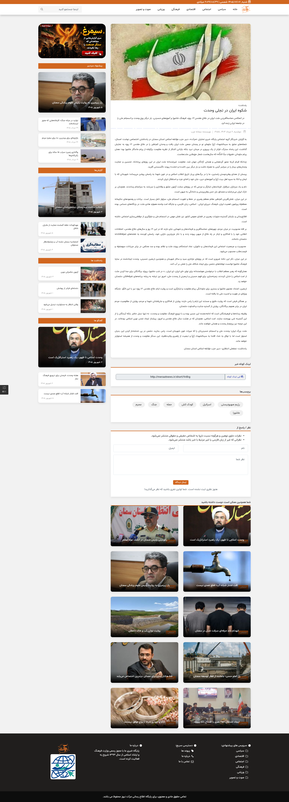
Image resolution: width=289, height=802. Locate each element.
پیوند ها (185, 751)
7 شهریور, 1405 (95, 211)
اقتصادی (191, 9)
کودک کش (187, 404)
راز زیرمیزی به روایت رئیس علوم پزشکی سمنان (144, 585)
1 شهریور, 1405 (47, 293)
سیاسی (222, 9)
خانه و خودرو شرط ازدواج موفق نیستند (144, 722)
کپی (234, 376)
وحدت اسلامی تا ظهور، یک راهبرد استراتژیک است (217, 540)
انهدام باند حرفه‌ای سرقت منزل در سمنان (217, 631)
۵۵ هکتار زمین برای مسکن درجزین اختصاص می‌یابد (144, 676)
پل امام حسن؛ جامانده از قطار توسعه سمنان (217, 676)
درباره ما (186, 756)
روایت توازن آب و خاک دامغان (144, 631)
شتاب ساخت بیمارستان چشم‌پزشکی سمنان (78, 207)
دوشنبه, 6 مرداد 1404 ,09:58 (227, 131)
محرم (138, 404)
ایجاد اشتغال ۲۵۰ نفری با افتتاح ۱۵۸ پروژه (217, 722)
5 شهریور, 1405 (95, 107)
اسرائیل (207, 404)
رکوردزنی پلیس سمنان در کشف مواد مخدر (144, 540)
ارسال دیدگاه (180, 482)
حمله (169, 404)
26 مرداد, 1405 (72, 142)
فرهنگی (175, 9)
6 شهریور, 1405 (47, 383)
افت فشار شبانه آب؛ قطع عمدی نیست (217, 585)
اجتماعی (206, 9)
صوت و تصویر (143, 9)
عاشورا (236, 413)
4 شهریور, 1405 (47, 249)
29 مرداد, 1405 (72, 128)
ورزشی (161, 9)
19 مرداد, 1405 (72, 159)
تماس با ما (184, 761)
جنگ (154, 404)
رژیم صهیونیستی (230, 404)
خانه (235, 9)
